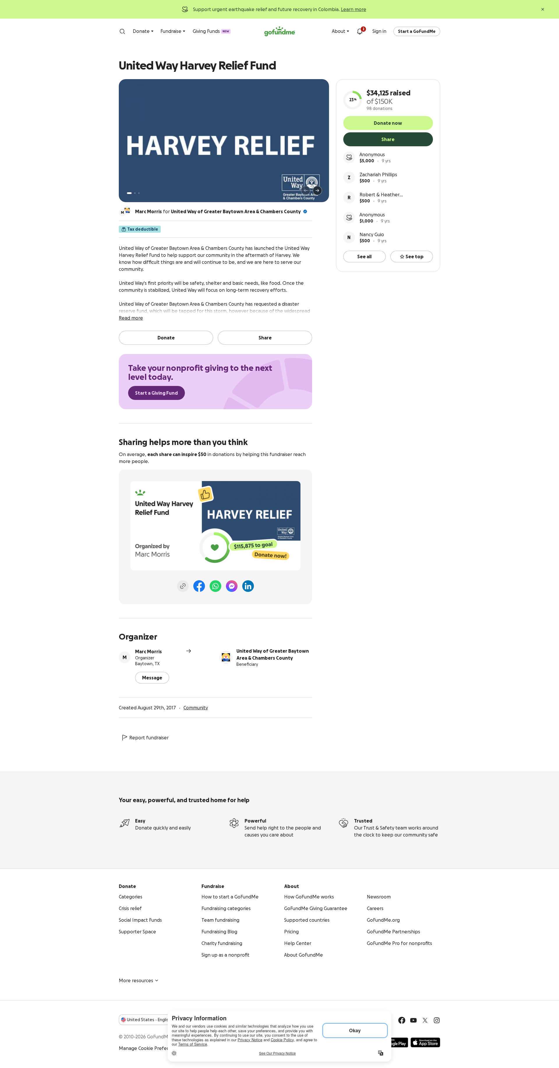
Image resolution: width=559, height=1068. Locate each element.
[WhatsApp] (215, 586)
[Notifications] (359, 31)
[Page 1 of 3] (129, 193)
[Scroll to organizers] (126, 210)
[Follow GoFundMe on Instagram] (437, 1020)
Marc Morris (148, 651)
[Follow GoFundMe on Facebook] (402, 1020)
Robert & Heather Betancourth (379, 195)
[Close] (542, 9)
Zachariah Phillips (378, 174)
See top (415, 256)
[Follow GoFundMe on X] (425, 1020)
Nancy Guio (372, 234)
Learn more (353, 9)
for (218, 211)
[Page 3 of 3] (139, 193)
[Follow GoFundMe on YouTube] (413, 1020)
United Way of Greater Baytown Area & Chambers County (236, 211)
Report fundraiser (149, 737)
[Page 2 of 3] (135, 193)
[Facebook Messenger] (232, 586)
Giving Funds (211, 31)
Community (195, 707)
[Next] (317, 190)
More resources (136, 980)
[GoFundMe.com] (279, 31)
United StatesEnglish (149, 1019)
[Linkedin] (248, 586)
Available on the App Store (425, 1042)
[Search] (122, 31)
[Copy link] (183, 586)
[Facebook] (199, 586)
